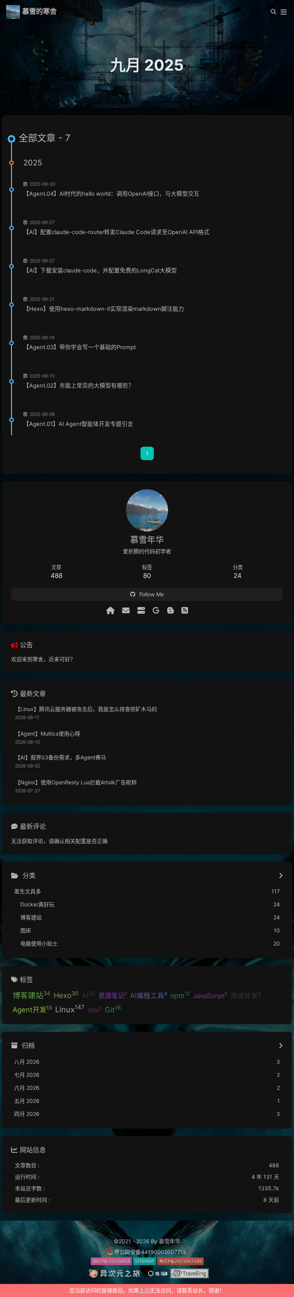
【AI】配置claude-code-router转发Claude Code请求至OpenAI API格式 (116, 232)
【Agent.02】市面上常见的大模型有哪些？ (78, 385)
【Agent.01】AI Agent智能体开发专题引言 (78, 424)
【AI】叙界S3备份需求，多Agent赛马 (60, 757)
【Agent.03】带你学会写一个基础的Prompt (79, 347)
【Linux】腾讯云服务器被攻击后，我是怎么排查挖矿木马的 (86, 709)
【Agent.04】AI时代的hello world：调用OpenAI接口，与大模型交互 (111, 193)
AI (88, 995)
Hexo (66, 995)
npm (180, 995)
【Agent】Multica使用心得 (47, 733)
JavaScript (210, 995)
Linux (70, 1008)
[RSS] (184, 610)
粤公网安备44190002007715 (150, 1252)
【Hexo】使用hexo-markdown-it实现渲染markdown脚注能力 (103, 308)
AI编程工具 (148, 995)
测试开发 (245, 995)
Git (113, 1009)
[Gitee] (156, 610)
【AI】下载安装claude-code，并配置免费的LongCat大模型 (100, 270)
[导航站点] (141, 610)
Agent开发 (32, 1009)
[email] (126, 610)
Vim (95, 1009)
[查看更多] (281, 876)
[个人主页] (110, 610)
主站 (144, 1290)
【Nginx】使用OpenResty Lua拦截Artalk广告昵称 (76, 782)
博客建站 (32, 995)
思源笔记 (112, 995)
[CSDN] (170, 610)
